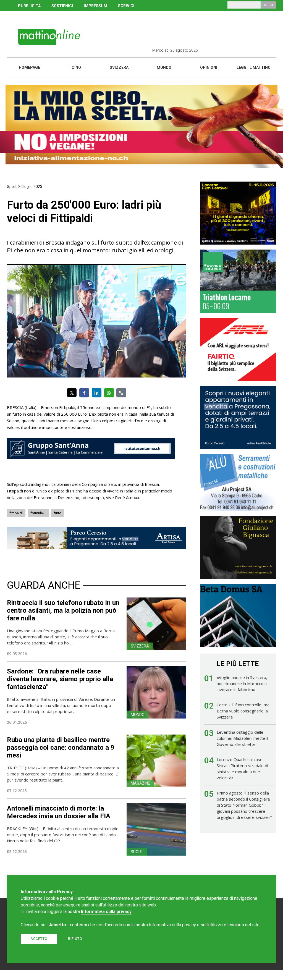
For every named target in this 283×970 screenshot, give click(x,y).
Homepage (29, 67)
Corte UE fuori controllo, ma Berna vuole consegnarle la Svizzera (243, 711)
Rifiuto (75, 939)
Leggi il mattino (254, 67)
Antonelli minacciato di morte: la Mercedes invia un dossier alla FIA (58, 812)
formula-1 (38, 513)
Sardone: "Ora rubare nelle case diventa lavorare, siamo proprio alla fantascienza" (60, 679)
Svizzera (119, 67)
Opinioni (208, 67)
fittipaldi (16, 513)
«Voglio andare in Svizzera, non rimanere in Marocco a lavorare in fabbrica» (242, 683)
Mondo (164, 67)
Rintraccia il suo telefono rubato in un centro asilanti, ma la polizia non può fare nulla (63, 610)
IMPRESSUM (95, 6)
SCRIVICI (126, 6)
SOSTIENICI (62, 6)
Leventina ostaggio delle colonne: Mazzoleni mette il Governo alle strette (242, 738)
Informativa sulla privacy (106, 911)
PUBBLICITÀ (29, 6)
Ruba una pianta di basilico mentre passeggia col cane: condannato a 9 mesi (60, 747)
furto (57, 513)
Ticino (74, 67)
